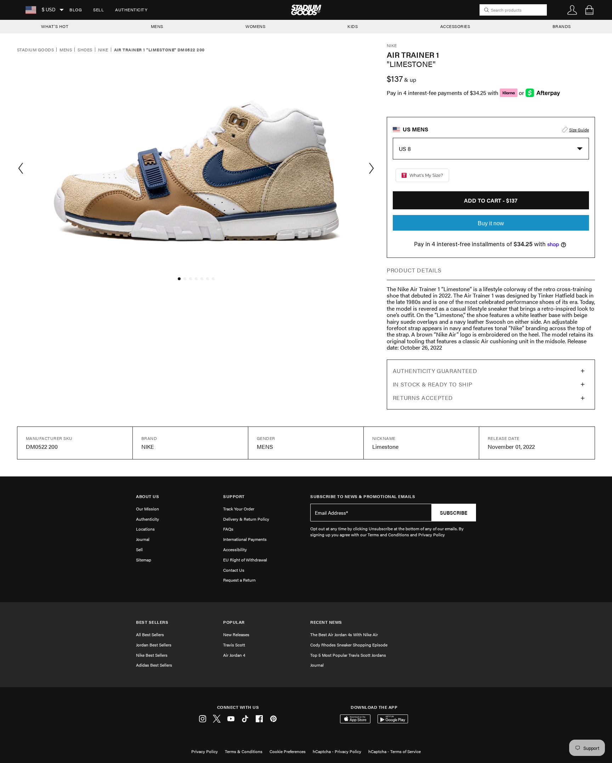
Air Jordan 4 (234, 655)
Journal (142, 539)
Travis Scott (234, 645)
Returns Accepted (423, 398)
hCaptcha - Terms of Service (394, 751)
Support (234, 496)
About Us (147, 496)
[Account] (572, 10)
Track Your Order (238, 508)
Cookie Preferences (288, 751)
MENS (157, 26)
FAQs (228, 529)
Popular (234, 622)
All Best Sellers (150, 634)
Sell (98, 9)
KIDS (352, 26)
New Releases (236, 634)
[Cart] (589, 10)
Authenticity (131, 9)
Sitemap (143, 559)
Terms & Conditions (243, 751)
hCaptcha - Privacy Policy (337, 751)
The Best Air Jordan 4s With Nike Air (344, 634)
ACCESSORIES (455, 26)
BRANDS (561, 26)
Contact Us (233, 570)
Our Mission (147, 508)
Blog (75, 9)
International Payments (245, 539)
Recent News (326, 622)
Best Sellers (152, 622)
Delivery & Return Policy (246, 519)
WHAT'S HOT (54, 26)
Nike (103, 49)
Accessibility (235, 549)
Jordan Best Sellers (153, 645)
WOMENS (255, 26)
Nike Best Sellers (152, 655)
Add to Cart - (490, 200)
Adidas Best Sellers (154, 665)
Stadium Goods (35, 49)
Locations (145, 529)
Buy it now (491, 223)
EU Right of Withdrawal (245, 559)
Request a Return (239, 580)
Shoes (85, 49)
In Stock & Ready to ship (432, 384)
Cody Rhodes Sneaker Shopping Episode (348, 645)
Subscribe (454, 512)
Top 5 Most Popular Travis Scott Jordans (348, 655)
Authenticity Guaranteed (435, 371)
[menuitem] (75, 10)
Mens (66, 49)
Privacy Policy (204, 751)
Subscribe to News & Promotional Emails (362, 496)
